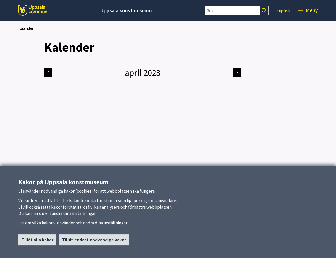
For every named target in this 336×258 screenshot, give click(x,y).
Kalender (25, 28)
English (283, 10)
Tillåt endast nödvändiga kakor (94, 240)
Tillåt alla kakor (37, 240)
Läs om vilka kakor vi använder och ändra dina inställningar (72, 223)
